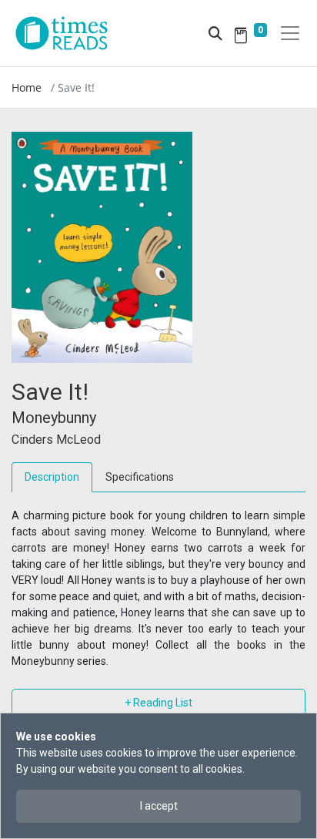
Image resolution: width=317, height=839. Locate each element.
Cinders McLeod (56, 439)
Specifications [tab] (139, 477)
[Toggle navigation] (290, 33)
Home (27, 87)
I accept (159, 806)
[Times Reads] (67, 33)
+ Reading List (158, 702)
